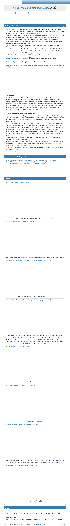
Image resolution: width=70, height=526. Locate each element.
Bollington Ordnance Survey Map (17, 58)
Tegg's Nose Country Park (31, 160)
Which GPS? (43, 524)
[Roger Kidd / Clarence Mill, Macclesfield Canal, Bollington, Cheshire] (35, 277)
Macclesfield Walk (18, 137)
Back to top (63, 524)
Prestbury (30, 124)
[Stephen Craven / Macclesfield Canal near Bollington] (35, 238)
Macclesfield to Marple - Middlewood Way (17, 162)
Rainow (37, 163)
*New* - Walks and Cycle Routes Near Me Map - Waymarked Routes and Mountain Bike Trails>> (35, 66)
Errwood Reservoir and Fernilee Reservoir (22, 163)
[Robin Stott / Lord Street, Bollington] (35, 402)
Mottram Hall (41, 131)
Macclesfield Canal (34, 33)
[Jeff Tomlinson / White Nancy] (35, 199)
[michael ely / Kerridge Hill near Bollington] (35, 441)
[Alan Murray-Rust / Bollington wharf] (35, 363)
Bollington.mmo (10, 519)
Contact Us (29, 524)
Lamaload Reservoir (49, 143)
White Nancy (55, 31)
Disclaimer (36, 524)
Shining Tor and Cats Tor (48, 162)
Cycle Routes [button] (49, 2)
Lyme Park (21, 118)
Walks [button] (58, 2)
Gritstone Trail (15, 120)
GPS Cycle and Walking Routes (31, 8)
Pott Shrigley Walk (27, 147)
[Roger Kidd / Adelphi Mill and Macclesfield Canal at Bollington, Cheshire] (35, 316)
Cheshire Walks (36, 151)
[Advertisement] (35, 19)
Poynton (49, 160)
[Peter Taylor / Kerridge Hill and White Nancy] (35, 482)
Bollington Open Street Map (15, 62)
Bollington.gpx (9, 514)
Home (42, 2)
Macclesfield (37, 162)
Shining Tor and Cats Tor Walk (52, 141)
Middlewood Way (30, 120)
